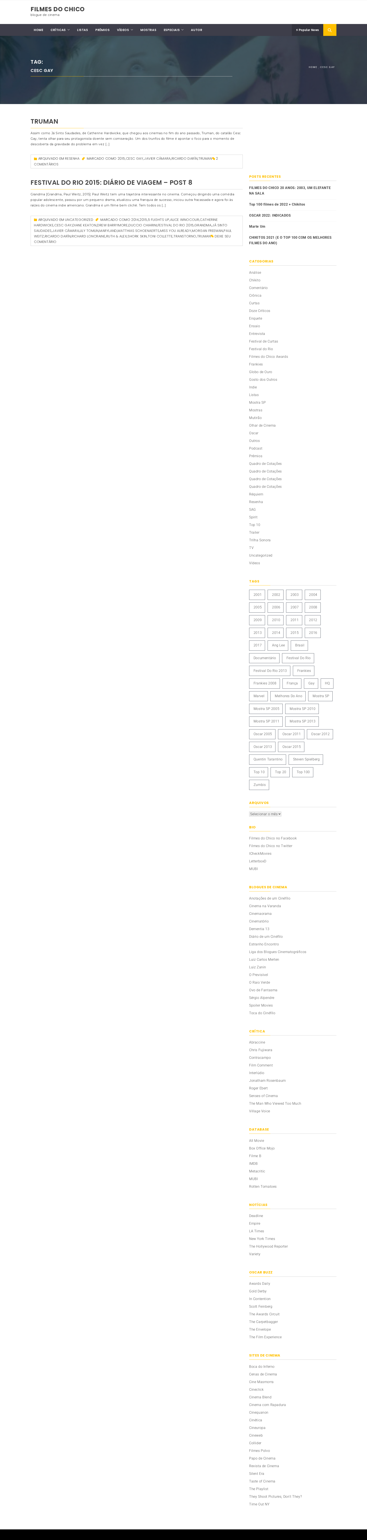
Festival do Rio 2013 (270, 671)
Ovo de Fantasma (263, 990)
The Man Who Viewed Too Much (275, 1103)
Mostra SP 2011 (266, 721)
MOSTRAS (148, 30)
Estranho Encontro (264, 944)
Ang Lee (278, 645)
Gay (311, 683)
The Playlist (258, 1489)
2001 (258, 595)
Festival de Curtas (263, 341)
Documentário (265, 658)
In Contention (260, 1299)
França (292, 683)
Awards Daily (259, 1284)
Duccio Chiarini (142, 225)
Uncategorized (79, 219)
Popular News (308, 30)
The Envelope (260, 1329)
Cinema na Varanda (265, 906)
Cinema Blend (260, 1397)
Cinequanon (258, 1412)
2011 (295, 620)
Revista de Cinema (264, 1466)
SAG (252, 510)
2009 (258, 620)
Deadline (256, 1216)
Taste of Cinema (262, 1481)
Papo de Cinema (262, 1458)
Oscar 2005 (263, 734)
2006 (276, 607)
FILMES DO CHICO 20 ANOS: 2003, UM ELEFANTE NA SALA (290, 190)
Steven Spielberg (306, 759)
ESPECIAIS (172, 30)
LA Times (256, 1231)
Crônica (255, 295)
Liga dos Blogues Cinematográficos (277, 952)
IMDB (253, 1164)
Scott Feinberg (260, 1306)
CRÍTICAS (58, 30)
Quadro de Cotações (265, 464)
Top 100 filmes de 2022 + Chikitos (277, 204)
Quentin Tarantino (268, 759)
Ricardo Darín (185, 158)
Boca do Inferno (262, 1367)
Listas (254, 395)
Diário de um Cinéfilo (266, 937)
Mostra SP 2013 (302, 721)
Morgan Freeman (207, 230)
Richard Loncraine (88, 236)
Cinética (255, 1420)
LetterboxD (257, 861)
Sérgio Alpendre (261, 998)
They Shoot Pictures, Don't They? (275, 1497)
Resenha (72, 158)
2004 (313, 595)
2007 (295, 607)
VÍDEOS (123, 30)
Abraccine (257, 1042)
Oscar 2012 (320, 734)
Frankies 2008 (265, 683)
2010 (276, 620)
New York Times (262, 1239)
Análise (255, 273)
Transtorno (185, 236)
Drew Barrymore (112, 225)
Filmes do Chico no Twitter (270, 846)
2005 (258, 607)
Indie (253, 387)
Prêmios (255, 456)
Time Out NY (259, 1504)
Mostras (255, 410)
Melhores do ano (288, 696)
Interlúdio (256, 1073)
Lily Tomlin (89, 230)
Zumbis (260, 785)
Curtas (254, 303)
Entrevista (257, 334)
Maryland (108, 230)
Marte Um (257, 226)
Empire (254, 1223)
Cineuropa (257, 1428)
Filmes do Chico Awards (268, 357)
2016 (313, 633)
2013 (258, 633)
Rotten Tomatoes (263, 1187)
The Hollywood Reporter (268, 1246)
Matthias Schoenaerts (138, 230)
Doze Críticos (259, 311)
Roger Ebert (258, 1088)
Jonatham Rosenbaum (267, 1081)
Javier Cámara (157, 158)
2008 (313, 607)
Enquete (255, 318)
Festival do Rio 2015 (176, 225)
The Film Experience (265, 1337)
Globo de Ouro (260, 372)
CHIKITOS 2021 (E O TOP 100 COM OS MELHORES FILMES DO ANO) (290, 240)
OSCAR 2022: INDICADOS (270, 215)
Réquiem (256, 494)
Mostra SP (257, 403)
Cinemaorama (260, 914)
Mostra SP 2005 (266, 709)
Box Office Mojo (262, 1148)
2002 (276, 595)
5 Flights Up (158, 219)
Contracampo (260, 1058)
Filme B (255, 1156)
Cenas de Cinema (263, 1374)
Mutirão (255, 418)
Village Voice (259, 1111)
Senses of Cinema (263, 1096)
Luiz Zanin (257, 967)
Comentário (258, 288)
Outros (254, 441)
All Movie (256, 1141)
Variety (254, 1254)
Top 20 (280, 772)
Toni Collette (160, 236)
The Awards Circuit (264, 1314)
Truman (44, 121)
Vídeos (254, 563)
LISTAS (82, 30)
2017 (258, 645)
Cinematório (259, 921)
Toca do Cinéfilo (262, 1013)
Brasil (300, 645)
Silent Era (256, 1474)
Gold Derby (258, 1291)
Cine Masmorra (261, 1382)
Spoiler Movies (261, 1005)
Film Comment (261, 1065)
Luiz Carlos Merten (264, 960)
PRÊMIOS (102, 30)
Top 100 (303, 772)
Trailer (254, 532)
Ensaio (254, 326)
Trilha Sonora (260, 540)
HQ (327, 683)
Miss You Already (175, 230)
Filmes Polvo (259, 1451)
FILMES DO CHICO (58, 9)
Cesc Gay (134, 158)
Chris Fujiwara (260, 1050)
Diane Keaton (84, 225)
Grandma (202, 225)
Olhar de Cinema (262, 425)
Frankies (256, 364)
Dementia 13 (259, 929)
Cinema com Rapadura (267, 1405)
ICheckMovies (260, 854)
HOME (38, 30)
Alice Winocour (184, 219)
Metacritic (257, 1171)
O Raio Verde (259, 982)
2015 (121, 158)
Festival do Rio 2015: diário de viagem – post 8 (111, 182)
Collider (255, 1443)
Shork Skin (137, 236)
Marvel (259, 696)
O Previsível (258, 975)
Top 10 (254, 525)
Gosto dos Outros (263, 380)
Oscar (253, 433)
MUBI (253, 869)
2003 (295, 595)
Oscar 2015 (291, 747)
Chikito (254, 280)
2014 (135, 219)
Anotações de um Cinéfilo (269, 898)
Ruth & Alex (116, 236)
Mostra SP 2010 (302, 709)
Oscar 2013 (263, 747)
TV (251, 548)
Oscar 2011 (291, 734)
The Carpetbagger (263, 1322)
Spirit (253, 517)
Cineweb (256, 1435)
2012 (313, 620)
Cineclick (256, 1390)
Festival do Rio (261, 349)
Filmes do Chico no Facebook (273, 838)
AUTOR (196, 30)
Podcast (255, 448)
